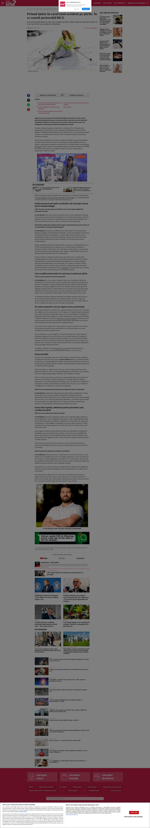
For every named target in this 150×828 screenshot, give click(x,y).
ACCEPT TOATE (134, 812)
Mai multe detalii (23, 811)
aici (35, 820)
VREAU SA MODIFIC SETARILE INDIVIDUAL (133, 816)
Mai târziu (76, 9)
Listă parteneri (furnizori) (72, 814)
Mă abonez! (86, 9)
